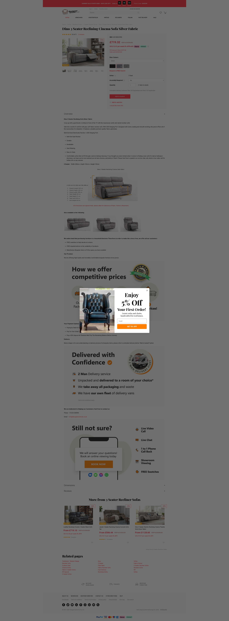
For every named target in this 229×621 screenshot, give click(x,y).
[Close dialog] (147, 290)
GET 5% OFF (132, 326)
